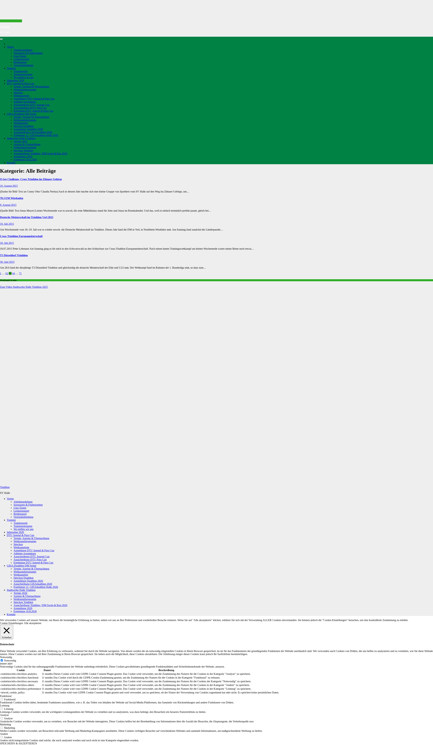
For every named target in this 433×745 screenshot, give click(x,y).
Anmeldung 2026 (23, 156)
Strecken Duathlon (23, 126)
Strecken (18, 92)
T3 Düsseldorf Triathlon (14, 255)
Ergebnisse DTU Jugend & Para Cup (33, 110)
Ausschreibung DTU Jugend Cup (32, 104)
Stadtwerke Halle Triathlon (21, 138)
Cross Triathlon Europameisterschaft (21, 236)
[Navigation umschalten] (1, 39)
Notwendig (10, 660)
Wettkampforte (21, 95)
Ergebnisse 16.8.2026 (25, 159)
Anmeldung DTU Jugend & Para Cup (34, 98)
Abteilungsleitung (23, 50)
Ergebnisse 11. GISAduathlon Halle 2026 (36, 135)
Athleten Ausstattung (25, 101)
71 (20, 273)
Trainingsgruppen (23, 74)
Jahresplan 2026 (15, 80)
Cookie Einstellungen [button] (11, 623)
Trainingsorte (21, 71)
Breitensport (20, 62)
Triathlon (5, 26)
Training (11, 68)
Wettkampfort (21, 123)
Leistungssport (21, 59)
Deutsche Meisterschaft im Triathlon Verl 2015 (26, 217)
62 (6, 273)
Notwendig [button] (6, 657)
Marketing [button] (5, 724)
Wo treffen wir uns (23, 77)
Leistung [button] (4, 705)
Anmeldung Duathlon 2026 (28, 129)
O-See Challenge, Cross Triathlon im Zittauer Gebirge (31, 179)
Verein (10, 46)
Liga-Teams (20, 56)
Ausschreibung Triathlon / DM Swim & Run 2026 (40, 153)
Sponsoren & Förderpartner (28, 53)
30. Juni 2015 (7, 261)
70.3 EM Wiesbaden (11, 198)
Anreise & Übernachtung (27, 144)
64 (13, 273)
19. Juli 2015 (7, 223)
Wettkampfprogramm (25, 89)
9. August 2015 (8, 204)
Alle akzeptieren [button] (32, 623)
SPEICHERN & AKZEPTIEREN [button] (18, 743)
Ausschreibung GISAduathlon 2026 (33, 132)
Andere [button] (4, 733)
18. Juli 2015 (7, 243)
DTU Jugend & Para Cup (20, 83)
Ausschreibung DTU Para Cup (30, 107)
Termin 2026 (20, 141)
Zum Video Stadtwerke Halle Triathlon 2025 (24, 286)
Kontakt (11, 162)
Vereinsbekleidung (23, 65)
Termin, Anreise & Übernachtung (31, 86)
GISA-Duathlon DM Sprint (21, 113)
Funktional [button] (6, 696)
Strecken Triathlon (23, 150)
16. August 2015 (9, 185)
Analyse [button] (4, 715)
